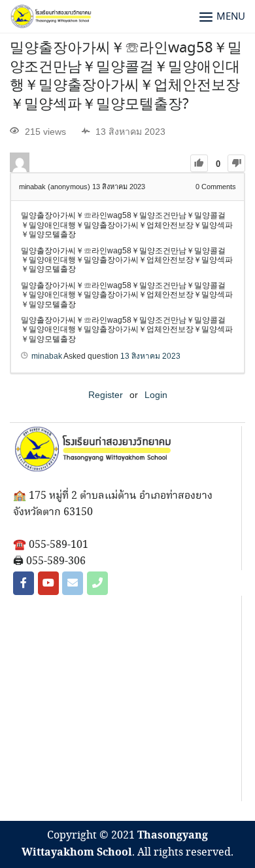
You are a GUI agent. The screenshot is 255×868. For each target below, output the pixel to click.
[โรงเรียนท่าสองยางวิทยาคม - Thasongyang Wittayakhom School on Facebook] (23, 583)
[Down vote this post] (236, 163)
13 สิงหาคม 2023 (150, 356)
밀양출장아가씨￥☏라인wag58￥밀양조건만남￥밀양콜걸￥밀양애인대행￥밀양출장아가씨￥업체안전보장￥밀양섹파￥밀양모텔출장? (126, 76)
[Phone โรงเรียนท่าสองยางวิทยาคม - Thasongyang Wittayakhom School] (97, 583)
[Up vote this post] (199, 163)
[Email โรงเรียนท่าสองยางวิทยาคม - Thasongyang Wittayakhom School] (72, 583)
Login (155, 394)
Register (105, 394)
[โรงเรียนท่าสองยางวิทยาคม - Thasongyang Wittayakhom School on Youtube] (48, 583)
